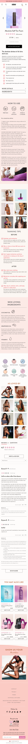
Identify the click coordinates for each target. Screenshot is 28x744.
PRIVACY (14, 691)
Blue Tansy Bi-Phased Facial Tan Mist (6, 606)
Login (26, 4)
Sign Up (18, 1)
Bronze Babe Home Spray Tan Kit (6, 635)
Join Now (22, 737)
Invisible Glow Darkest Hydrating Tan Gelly (19, 606)
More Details (7, 88)
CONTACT (14, 689)
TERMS (14, 694)
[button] (11, 34)
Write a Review (14, 456)
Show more (14, 571)
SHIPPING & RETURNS (14, 697)
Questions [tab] (13, 443)
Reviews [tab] (4, 443)
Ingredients (7, 91)
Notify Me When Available (14, 46)
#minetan (14, 653)
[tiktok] (12, 712)
